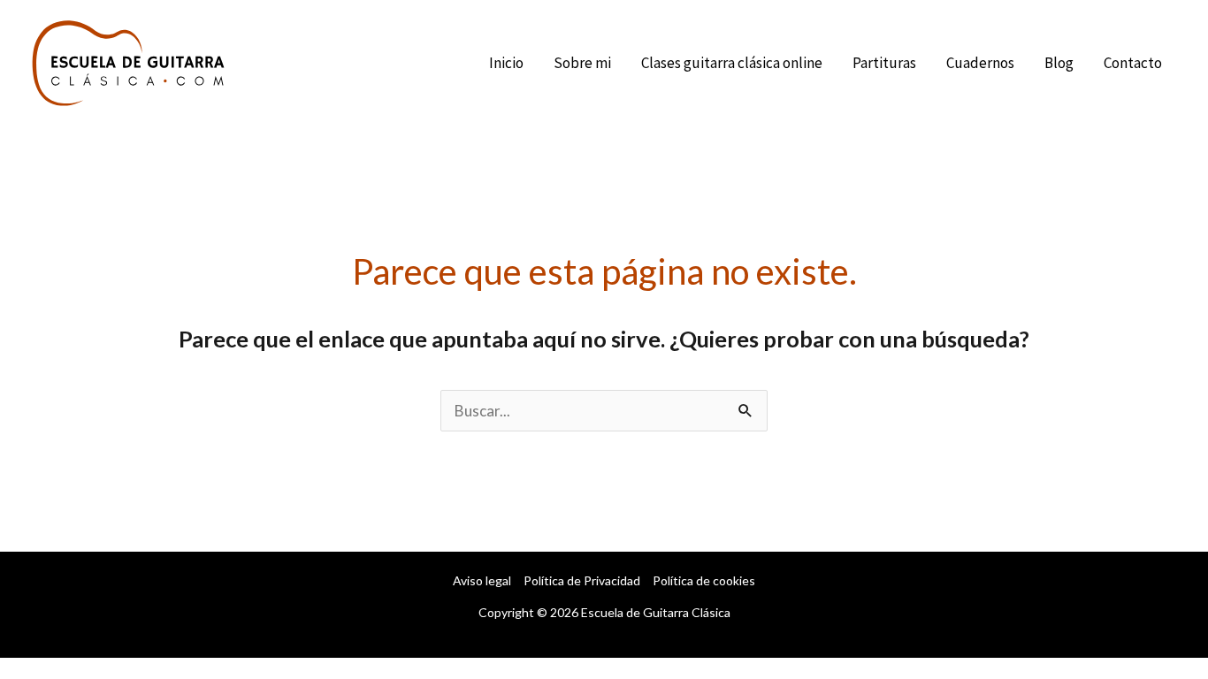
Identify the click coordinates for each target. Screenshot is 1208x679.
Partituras (884, 62)
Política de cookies (704, 580)
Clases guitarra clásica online (731, 62)
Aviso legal (482, 580)
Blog (1059, 62)
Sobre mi (582, 62)
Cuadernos (980, 62)
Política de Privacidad (582, 580)
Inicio (506, 62)
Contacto (1133, 62)
